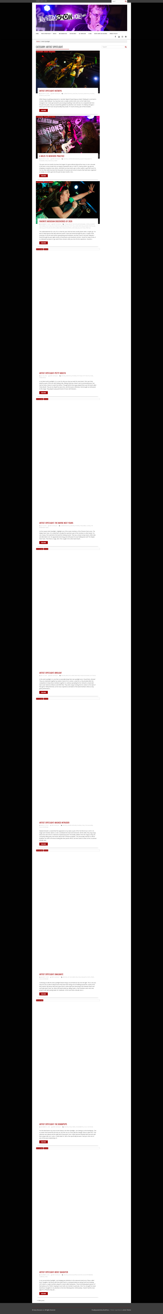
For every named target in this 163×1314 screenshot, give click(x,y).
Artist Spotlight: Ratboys (50, 90)
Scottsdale (93, 675)
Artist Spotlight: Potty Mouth (52, 373)
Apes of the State (73, 224)
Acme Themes (127, 1310)
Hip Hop (70, 977)
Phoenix (92, 93)
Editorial (51, 182)
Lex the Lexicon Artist (50, 228)
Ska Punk (82, 228)
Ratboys (41, 95)
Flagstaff (79, 1275)
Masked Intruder (71, 825)
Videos (54, 33)
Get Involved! (82, 33)
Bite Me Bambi (81, 224)
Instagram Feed (63, 33)
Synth (88, 977)
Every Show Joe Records (100, 33)
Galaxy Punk (83, 159)
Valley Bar (47, 95)
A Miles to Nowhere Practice (51, 155)
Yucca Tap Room (43, 827)
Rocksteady (68, 228)
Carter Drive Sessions (74, 159)
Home (37, 33)
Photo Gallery (52, 51)
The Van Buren (89, 825)
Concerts (46, 51)
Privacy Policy (114, 33)
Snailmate (84, 977)
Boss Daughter (72, 1275)
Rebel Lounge (86, 525)
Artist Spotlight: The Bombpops (53, 1124)
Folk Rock (80, 93)
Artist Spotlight (39, 51)
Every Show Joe (56, 93)
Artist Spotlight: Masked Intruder (54, 822)
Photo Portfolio (45, 33)
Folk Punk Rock (56, 226)
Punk (46, 160)
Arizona (75, 93)
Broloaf (68, 675)
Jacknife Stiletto (88, 226)
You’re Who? (73, 33)
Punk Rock (51, 160)
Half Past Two (71, 226)
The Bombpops (80, 1127)
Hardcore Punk (79, 226)
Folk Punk (48, 226)
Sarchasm (74, 228)
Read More (43, 110)
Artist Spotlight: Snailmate (51, 974)
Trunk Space (42, 377)
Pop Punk (79, 376)
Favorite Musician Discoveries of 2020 (55, 221)
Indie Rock (86, 93)
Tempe (55, 160)
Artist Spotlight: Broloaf (50, 672)
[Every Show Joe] (81, 30)
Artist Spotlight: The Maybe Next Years (56, 522)
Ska (79, 228)
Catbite (88, 224)
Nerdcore (59, 228)
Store (90, 33)
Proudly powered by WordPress (100, 1310)
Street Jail (88, 228)
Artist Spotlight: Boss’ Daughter (53, 1272)
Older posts (41, 1300)
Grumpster (63, 226)
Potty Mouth (86, 376)
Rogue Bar (86, 675)
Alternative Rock (68, 93)
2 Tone (66, 224)
